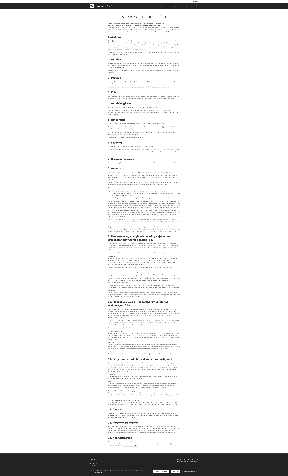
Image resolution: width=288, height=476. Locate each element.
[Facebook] (91, 1)
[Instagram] (93, 1)
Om (91, 463)
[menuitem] (136, 6)
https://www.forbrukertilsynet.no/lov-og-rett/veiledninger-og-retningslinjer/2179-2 (134, 26)
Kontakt (92, 465)
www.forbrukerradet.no (130, 446)
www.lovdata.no (113, 47)
